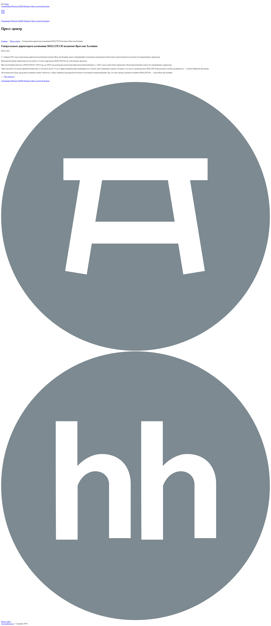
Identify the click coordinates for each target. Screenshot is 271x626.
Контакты (46, 6)
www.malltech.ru (7, 624)
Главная (4, 41)
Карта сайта (6, 622)
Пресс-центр (36, 6)
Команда (27, 6)
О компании (6, 6)
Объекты (14, 6)
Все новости (9, 77)
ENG (7, 4)
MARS (21, 6)
